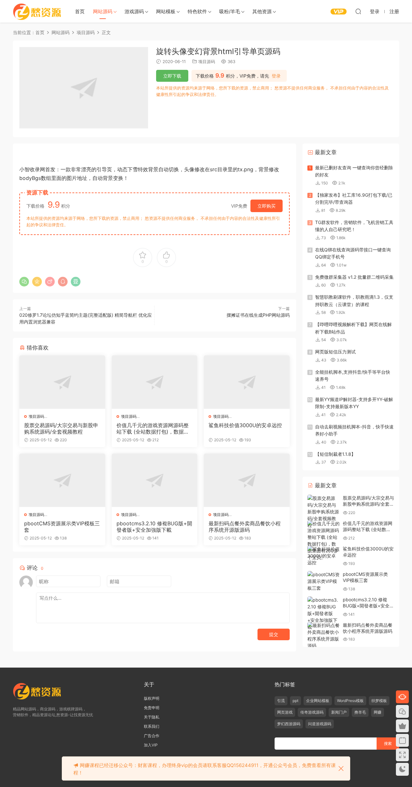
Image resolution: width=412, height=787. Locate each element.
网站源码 (102, 11)
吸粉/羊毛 (229, 11)
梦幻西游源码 (288, 723)
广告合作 (151, 735)
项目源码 (206, 61)
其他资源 (262, 11)
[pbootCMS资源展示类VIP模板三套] (62, 480)
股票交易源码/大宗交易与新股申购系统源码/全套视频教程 (61, 428)
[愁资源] (37, 11)
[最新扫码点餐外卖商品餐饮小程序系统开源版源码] (247, 480)
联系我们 (151, 726)
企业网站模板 (317, 700)
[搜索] (358, 11)
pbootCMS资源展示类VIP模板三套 (62, 526)
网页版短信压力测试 (335, 351)
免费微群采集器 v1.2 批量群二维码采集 (354, 277)
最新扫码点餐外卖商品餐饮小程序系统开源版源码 (245, 526)
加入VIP (151, 745)
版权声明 (151, 698)
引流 (281, 700)
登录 (276, 76)
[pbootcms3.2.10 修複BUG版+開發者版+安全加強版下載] (155, 480)
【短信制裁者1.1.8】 (335, 454)
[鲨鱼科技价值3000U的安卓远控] (247, 382)
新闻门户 (339, 712)
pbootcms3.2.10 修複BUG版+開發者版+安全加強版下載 (154, 526)
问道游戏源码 (319, 723)
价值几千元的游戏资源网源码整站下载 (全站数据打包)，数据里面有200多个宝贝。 (153, 428)
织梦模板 (379, 700)
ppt (295, 700)
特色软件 (197, 11)
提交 (273, 634)
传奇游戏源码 (311, 712)
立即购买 (267, 206)
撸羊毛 (360, 712)
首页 (80, 11)
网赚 (377, 712)
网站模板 (165, 11)
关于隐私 (151, 717)
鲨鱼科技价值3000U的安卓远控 (245, 425)
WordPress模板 (350, 700)
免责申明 (151, 707)
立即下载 (172, 76)
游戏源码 (134, 11)
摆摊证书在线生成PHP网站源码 (258, 315)
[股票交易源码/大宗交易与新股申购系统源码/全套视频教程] (62, 382)
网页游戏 (285, 712)
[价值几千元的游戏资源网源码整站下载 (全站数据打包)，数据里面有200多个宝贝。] (155, 382)
